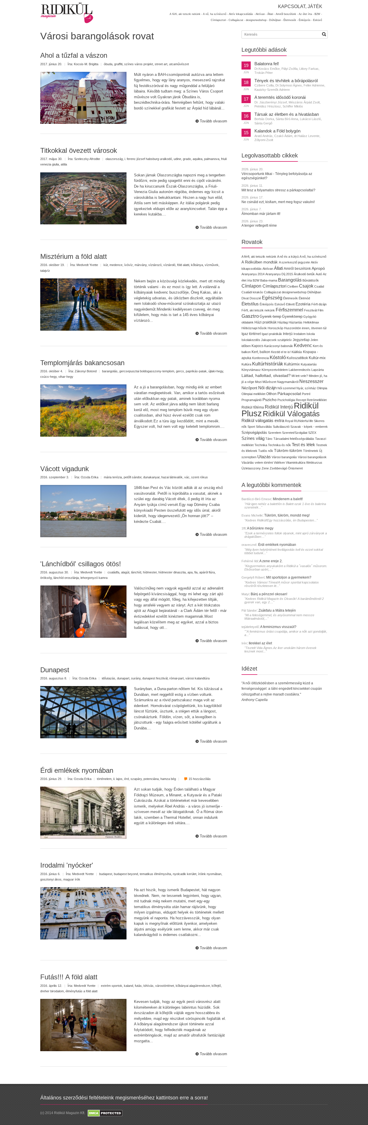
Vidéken (279, 462)
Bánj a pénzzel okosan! (269, 594)
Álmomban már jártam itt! (260, 214)
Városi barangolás (284, 457)
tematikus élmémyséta (155, 874)
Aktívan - (261, 14)
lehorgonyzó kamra (94, 577)
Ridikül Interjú (279, 406)
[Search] (324, 34)
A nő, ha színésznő (313, 256)
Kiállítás (297, 352)
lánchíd (136, 572)
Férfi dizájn (319, 304)
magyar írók (71, 879)
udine (177, 159)
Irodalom (300, 334)
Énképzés (267, 304)
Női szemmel (286, 388)
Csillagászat (272, 292)
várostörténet (164, 985)
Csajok (306, 286)
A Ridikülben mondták (260, 262)
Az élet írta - (306, 14)
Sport (251, 426)
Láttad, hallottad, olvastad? (266, 375)
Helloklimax (311, 322)
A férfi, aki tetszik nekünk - (186, 14)
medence (116, 265)
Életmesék (290, 298)
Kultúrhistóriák (267, 364)
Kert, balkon (261, 352)
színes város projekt (138, 64)
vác (186, 477)
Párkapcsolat (289, 394)
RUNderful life (303, 421)
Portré (306, 394)
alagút (125, 572)
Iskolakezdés (250, 340)
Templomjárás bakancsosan (82, 363)
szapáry (136, 779)
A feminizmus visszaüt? (278, 627)
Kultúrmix (292, 364)
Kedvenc (303, 345)
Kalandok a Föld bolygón (277, 131)
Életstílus (250, 304)
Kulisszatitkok (297, 358)
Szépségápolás (254, 432)
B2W (256, 280)
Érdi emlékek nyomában (76, 770)
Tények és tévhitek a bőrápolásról (286, 80)
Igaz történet (251, 334)
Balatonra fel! (266, 63)
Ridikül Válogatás (291, 413)
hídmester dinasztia (172, 572)
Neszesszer (311, 381)
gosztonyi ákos (51, 879)
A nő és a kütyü (288, 256)
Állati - (271, 14)
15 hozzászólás (200, 779)
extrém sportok (111, 985)
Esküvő (317, 20)
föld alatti (183, 265)
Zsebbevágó (278, 468)
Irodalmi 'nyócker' (66, 865)
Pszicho (269, 399)
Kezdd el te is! (281, 352)
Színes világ (252, 438)
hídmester (150, 572)
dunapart (123, 678)
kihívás (148, 985)
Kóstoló (278, 357)
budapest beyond (126, 874)
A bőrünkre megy (260, 528)
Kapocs (258, 346)
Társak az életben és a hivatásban (286, 114)
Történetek (310, 450)
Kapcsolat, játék (300, 6)
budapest (105, 874)
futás (138, 985)
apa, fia (192, 572)
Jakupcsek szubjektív (276, 340)
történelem (104, 779)
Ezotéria (303, 304)
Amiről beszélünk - (287, 14)
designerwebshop (294, 292)
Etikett (290, 304)
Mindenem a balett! (288, 499)
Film (320, 310)
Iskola (310, 334)
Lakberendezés (299, 369)
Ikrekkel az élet (260, 643)
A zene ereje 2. (271, 561)
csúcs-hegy (48, 376)
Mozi (258, 382)
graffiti (118, 64)
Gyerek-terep (270, 316)
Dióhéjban (314, 292)
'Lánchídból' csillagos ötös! (80, 564)
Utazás (264, 456)
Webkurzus (314, 462)
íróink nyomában (209, 874)
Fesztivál (310, 310)
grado (187, 159)
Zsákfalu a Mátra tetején (277, 610)
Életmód (304, 298)
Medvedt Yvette (87, 265)
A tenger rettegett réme (259, 226)
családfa (113, 572)
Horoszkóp (275, 328)
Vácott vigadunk (64, 469)
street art (161, 64)
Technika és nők (279, 445)
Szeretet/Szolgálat (294, 432)
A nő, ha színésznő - (215, 14)
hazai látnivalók (172, 477)
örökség (46, 577)
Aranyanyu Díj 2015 (279, 274)
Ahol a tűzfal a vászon (73, 55)
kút (105, 265)
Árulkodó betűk (304, 274)
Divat (245, 298)
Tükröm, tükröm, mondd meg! (287, 515)
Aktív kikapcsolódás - (242, 14)
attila (64, 164)
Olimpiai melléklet (253, 394)
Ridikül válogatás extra (262, 420)
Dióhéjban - (276, 20)
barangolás (110, 371)
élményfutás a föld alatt (81, 991)
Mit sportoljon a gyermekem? (288, 577)
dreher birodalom (52, 991)
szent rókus (199, 477)
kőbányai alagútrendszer (193, 985)
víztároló (169, 265)
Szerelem (274, 432)
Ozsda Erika (89, 477)
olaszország (114, 159)
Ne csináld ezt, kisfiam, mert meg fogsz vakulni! (278, 202)
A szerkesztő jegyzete (294, 262)
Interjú (288, 334)
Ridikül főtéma (253, 407)
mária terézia (113, 477)
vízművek (211, 265)
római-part (176, 678)
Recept (301, 400)
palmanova (211, 159)
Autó (319, 274)
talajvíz (45, 270)
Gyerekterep (292, 316)
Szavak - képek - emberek (309, 426)
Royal (289, 421)
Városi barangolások (312, 457)
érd (126, 779)
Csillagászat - (237, 20)
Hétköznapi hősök (254, 328)
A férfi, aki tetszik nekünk (258, 256)
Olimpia (322, 388)
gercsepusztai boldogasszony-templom (146, 371)
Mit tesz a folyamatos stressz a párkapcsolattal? (278, 190)
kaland (128, 985)
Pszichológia (286, 400)
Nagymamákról (287, 382)
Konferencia (260, 358)
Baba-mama (268, 280)
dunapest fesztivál (155, 678)
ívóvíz (128, 265)
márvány (141, 265)
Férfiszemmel (289, 309)
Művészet (269, 382)
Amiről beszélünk (297, 269)
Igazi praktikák (272, 334)
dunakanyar (151, 477)
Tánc (269, 438)
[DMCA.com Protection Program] (104, 1113)
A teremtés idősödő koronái (280, 97)
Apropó (318, 268)
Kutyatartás (309, 364)
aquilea (197, 159)
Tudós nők (265, 450)
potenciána (151, 779)
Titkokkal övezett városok (78, 150)
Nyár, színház (306, 388)
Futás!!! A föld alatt (68, 977)
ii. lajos (117, 779)
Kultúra (246, 364)
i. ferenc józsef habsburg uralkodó (148, 159)
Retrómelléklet (317, 400)
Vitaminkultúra (295, 462)
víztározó (155, 265)
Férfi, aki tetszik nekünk (258, 310)
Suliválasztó (281, 426)
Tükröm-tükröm (288, 450)
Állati (278, 268)
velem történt (264, 462)
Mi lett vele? (300, 375)
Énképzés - (305, 20)
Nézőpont (249, 388)
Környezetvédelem (275, 369)
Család (319, 286)
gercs (180, 371)
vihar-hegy (65, 376)
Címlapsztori (274, 286)
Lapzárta (317, 369)
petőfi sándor (132, 477)
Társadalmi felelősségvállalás (293, 438)
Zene (265, 468)
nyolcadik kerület (184, 874)
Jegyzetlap (301, 340)
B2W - (318, 14)
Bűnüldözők (310, 280)
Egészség (272, 297)
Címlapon (251, 285)
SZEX (312, 432)
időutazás (108, 678)
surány (136, 678)
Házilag (282, 322)
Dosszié (255, 298)
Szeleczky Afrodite (87, 159)
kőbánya (197, 265)
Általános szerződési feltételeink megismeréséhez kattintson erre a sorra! (124, 1098)
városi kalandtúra (197, 678)
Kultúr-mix (317, 358)
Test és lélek (303, 444)
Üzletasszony (251, 468)
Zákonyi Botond (86, 371)
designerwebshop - (257, 20)
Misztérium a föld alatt (73, 256)
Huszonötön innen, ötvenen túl (305, 328)
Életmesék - (290, 20)
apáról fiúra (207, 572)
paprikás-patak (196, 371)
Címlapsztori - (219, 20)
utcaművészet (179, 64)
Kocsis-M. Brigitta (86, 64)
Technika (260, 445)
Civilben (292, 286)
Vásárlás (247, 462)
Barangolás (290, 280)
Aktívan (267, 268)
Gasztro (250, 316)
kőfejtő (216, 985)
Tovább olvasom (213, 121)
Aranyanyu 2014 (252, 274)
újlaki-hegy (215, 371)
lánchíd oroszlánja (66, 577)
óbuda (108, 64)
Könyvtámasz (251, 369)
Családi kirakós (252, 292)
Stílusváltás (264, 426)
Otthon (271, 394)
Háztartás (295, 322)
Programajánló (251, 400)
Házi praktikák (265, 322)
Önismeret (295, 468)
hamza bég (168, 779)
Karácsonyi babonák (278, 346)
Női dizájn (267, 387)
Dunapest (54, 670)
